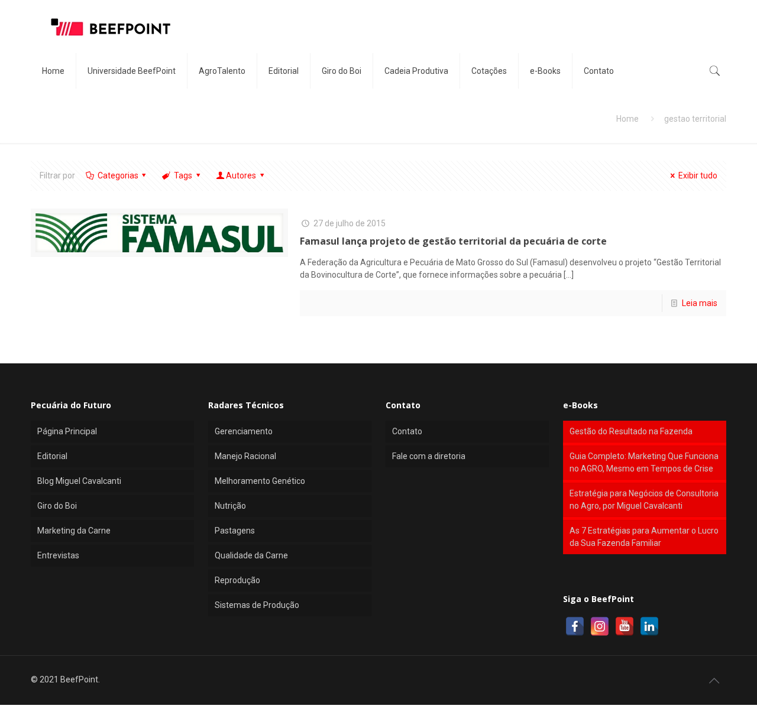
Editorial (52, 456)
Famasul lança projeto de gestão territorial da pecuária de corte (453, 241)
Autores (241, 175)
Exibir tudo (697, 175)
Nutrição (230, 505)
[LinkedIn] (649, 626)
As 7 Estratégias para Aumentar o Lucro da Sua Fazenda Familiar (644, 537)
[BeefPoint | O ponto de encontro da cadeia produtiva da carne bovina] (110, 26)
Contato (407, 431)
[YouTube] (624, 626)
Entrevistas (58, 555)
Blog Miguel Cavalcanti (79, 481)
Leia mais (699, 303)
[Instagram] (599, 626)
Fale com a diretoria (428, 456)
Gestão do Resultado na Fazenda (631, 431)
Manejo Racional (245, 456)
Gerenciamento (244, 431)
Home (627, 118)
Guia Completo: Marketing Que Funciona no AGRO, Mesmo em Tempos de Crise (644, 462)
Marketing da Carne (74, 530)
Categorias (118, 175)
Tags (183, 175)
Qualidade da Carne (251, 555)
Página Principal (67, 431)
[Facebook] (574, 626)
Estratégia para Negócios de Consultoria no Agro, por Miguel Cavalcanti (644, 499)
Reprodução (237, 580)
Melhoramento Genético (260, 481)
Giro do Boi (57, 505)
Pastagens (235, 530)
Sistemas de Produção (257, 605)
